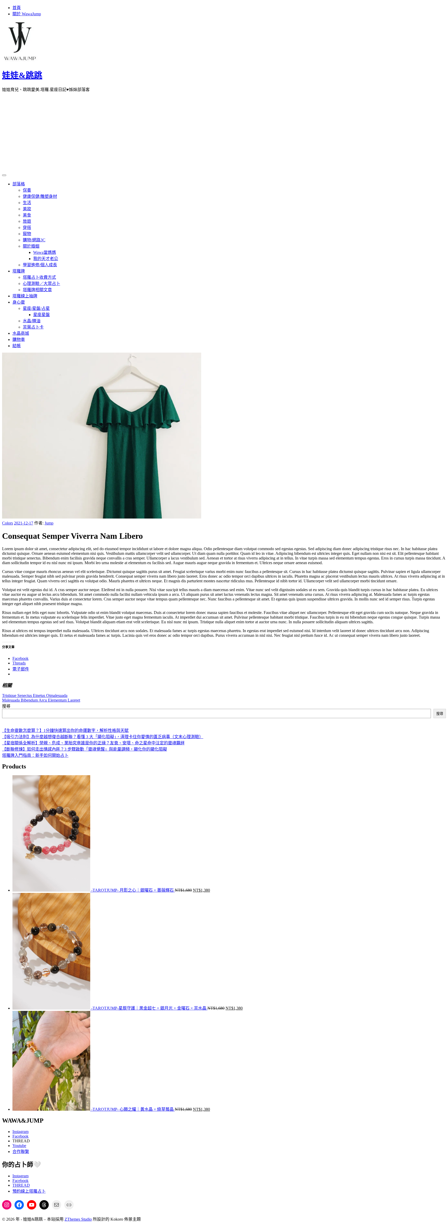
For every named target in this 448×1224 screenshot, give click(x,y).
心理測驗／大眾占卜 (41, 283)
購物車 (18, 339)
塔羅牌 (18, 271)
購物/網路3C (34, 240)
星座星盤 (41, 314)
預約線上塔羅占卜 (29, 1191)
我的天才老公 (45, 258)
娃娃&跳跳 (22, 75)
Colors (7, 523)
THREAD (21, 1185)
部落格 (18, 184)
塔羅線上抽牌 (24, 296)
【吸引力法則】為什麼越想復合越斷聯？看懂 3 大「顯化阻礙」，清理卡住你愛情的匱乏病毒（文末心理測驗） (102, 737)
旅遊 (27, 221)
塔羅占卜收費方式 (39, 277)
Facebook (20, 1136)
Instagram (20, 1131)
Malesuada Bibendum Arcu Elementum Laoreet (41, 700)
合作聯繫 (20, 1151)
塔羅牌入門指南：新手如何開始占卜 (35, 755)
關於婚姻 (31, 246)
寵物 (27, 234)
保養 (27, 190)
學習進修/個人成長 (40, 265)
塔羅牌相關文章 (37, 290)
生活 (27, 202)
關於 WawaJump (26, 14)
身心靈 (18, 302)
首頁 (16, 7)
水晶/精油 (31, 321)
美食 (27, 215)
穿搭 (27, 227)
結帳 (16, 346)
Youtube (19, 1145)
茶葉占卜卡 (33, 327)
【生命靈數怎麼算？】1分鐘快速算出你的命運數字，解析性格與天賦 (65, 730)
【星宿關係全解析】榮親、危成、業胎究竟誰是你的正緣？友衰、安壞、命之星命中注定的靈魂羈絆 (93, 743)
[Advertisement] (224, 132)
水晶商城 (20, 333)
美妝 (27, 209)
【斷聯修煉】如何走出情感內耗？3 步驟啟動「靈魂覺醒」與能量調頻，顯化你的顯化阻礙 (84, 749)
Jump (49, 523)
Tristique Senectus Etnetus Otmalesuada (34, 695)
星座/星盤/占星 (36, 308)
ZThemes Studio (78, 1219)
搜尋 (6, 706)
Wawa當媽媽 (44, 252)
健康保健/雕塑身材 (40, 196)
